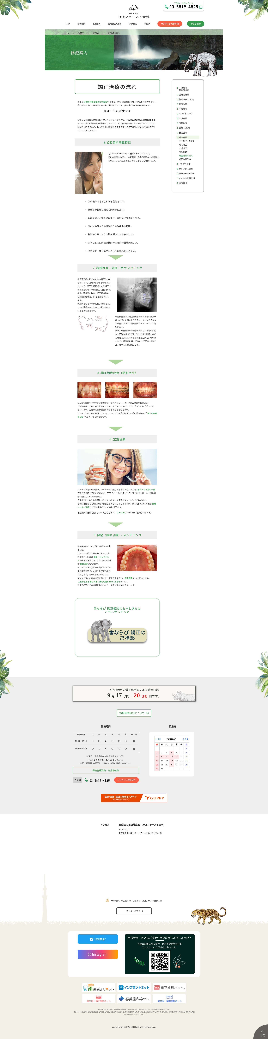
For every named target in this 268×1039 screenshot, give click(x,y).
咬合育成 (183, 151)
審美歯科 (183, 132)
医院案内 (96, 24)
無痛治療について (187, 99)
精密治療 (183, 104)
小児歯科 (183, 118)
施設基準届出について (131, 713)
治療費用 (183, 183)
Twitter (100, 938)
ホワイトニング (186, 113)
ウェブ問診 (196, 23)
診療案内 (81, 24)
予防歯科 (183, 108)
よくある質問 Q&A (187, 178)
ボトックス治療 (186, 168)
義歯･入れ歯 (184, 127)
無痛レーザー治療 (187, 173)
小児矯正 (183, 148)
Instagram (99, 954)
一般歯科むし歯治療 (184, 88)
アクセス (133, 24)
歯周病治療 (184, 94)
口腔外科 (183, 123)
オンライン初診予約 (170, 23)
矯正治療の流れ (186, 155)
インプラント (185, 164)
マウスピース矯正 (186, 141)
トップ (67, 24)
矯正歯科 (183, 137)
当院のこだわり (115, 24)
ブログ (147, 24)
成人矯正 (183, 144)
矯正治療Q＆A (185, 159)
